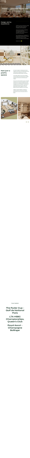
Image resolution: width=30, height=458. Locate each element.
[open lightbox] (9, 108)
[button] (29, 1)
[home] (3, 1)
